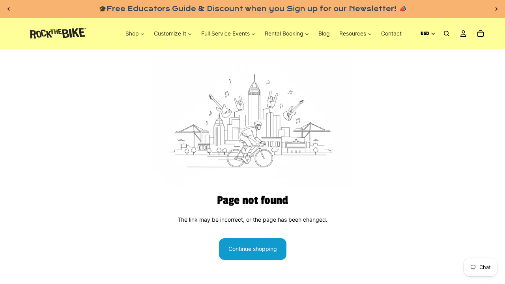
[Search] (446, 34)
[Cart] (480, 34)
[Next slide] (496, 9)
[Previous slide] (8, 9)
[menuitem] (135, 33)
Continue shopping (252, 248)
